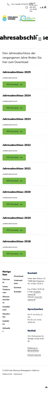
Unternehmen (18, 282)
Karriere (17, 287)
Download (18, 276)
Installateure (6, 308)
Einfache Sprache (34, 355)
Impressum (18, 374)
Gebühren (5, 322)
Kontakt (17, 291)
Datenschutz (7, 374)
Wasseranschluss (5, 299)
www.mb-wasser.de (35, 298)
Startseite (6, 281)
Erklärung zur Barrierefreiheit (33, 349)
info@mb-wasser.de (34, 293)
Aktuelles (6, 329)
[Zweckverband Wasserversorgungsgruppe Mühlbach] (19, 18)
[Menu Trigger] (39, 39)
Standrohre (6, 315)
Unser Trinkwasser (6, 289)
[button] (14, 84)
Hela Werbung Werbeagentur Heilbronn (24, 370)
